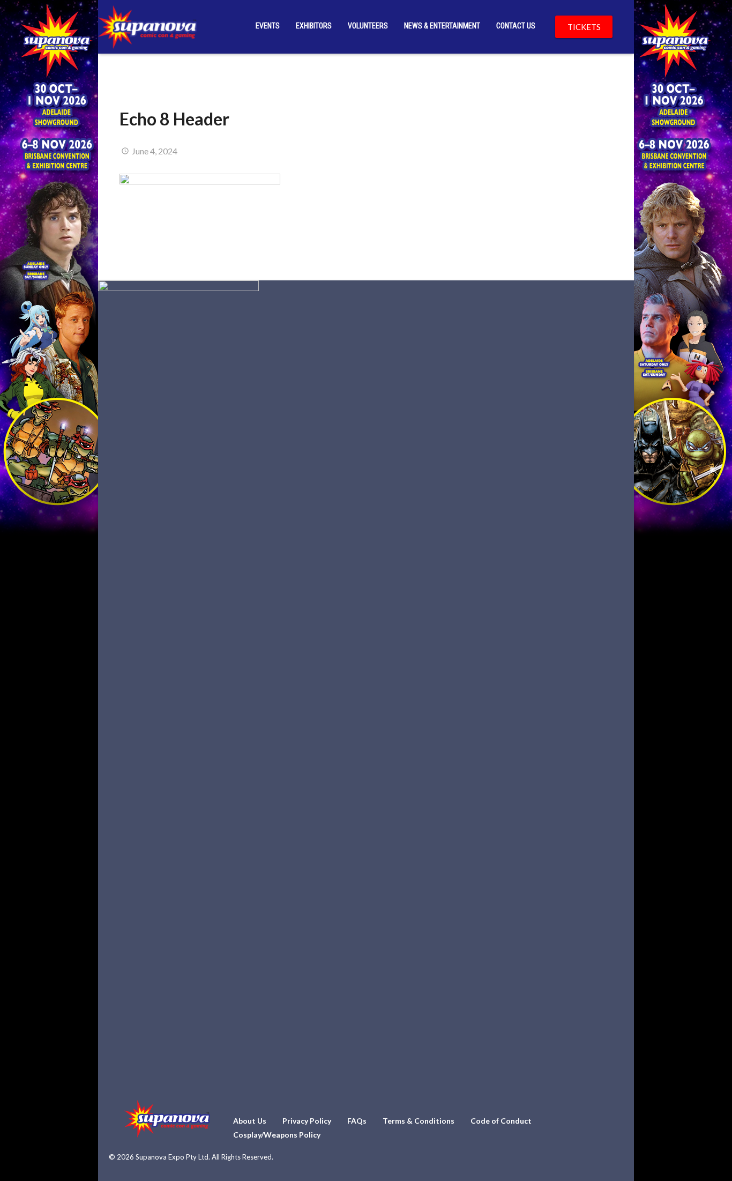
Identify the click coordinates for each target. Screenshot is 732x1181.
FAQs (357, 1120)
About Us (249, 1120)
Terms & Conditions (418, 1120)
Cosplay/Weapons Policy (276, 1134)
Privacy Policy (306, 1120)
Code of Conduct (501, 1120)
